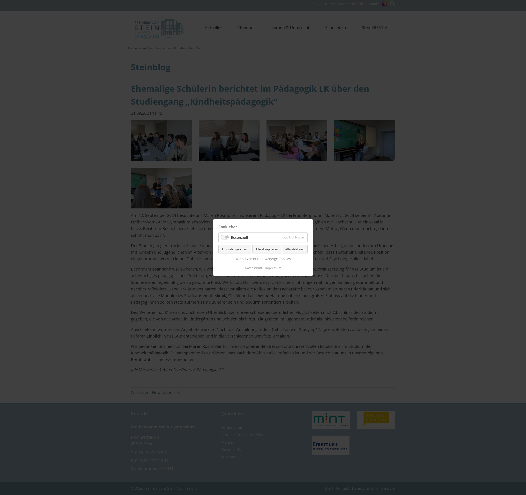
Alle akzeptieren (266, 249)
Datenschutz (253, 268)
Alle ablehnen (295, 249)
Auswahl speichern (234, 249)
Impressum (273, 268)
